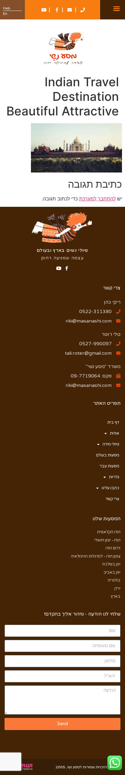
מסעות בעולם (107, 455)
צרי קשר (112, 499)
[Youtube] (58, 268)
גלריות (114, 477)
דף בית (113, 422)
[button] (116, 8)
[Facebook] (66, 268)
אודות (114, 433)
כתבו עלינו (110, 488)
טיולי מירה (111, 444)
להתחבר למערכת (97, 199)
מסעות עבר (109, 466)
